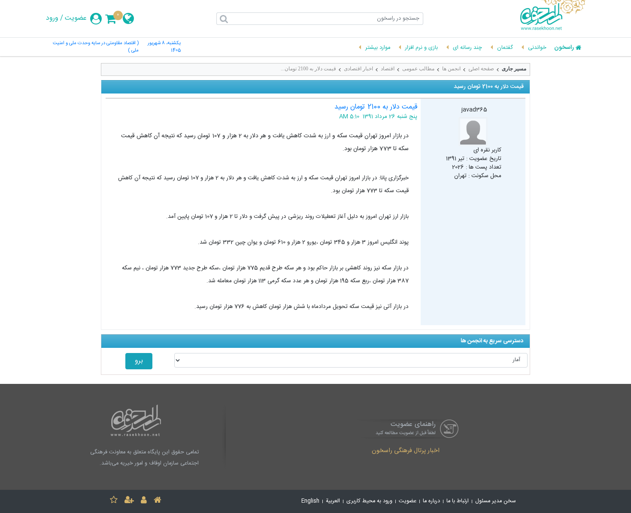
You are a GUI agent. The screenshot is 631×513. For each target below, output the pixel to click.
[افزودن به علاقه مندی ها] (113, 501)
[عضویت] (129, 501)
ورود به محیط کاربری (369, 501)
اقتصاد (387, 69)
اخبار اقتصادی (358, 69)
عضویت (76, 18)
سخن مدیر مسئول (495, 501)
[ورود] (143, 501)
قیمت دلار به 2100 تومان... (308, 69)
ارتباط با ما (457, 501)
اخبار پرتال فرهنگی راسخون (406, 451)
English (310, 501)
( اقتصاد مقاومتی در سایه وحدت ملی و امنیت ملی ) (96, 47)
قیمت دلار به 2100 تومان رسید (375, 107)
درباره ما (431, 501)
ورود (52, 18)
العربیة (333, 501)
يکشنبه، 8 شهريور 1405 (164, 47)
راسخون (564, 48)
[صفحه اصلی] (157, 501)
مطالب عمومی (418, 69)
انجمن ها (451, 69)
